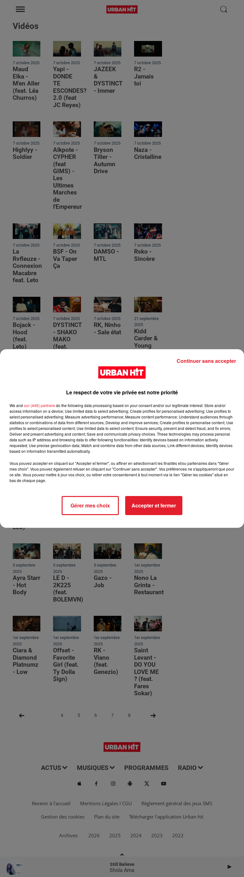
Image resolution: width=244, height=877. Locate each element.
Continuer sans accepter (206, 360)
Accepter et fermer (154, 505)
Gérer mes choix (90, 505)
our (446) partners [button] (39, 405)
